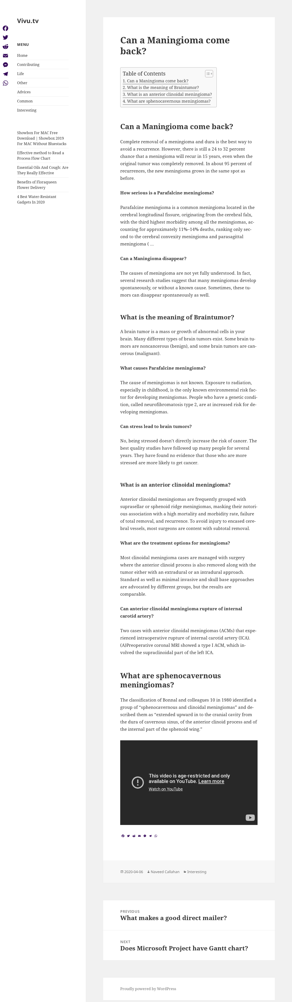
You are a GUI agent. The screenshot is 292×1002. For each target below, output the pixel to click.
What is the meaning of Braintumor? (163, 87)
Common (25, 101)
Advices (24, 91)
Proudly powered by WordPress (148, 988)
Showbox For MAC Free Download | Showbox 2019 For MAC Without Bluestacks (41, 138)
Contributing (28, 64)
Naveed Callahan (165, 871)
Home (22, 55)
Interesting (26, 110)
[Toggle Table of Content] (207, 74)
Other (22, 82)
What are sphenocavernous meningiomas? (169, 101)
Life (20, 73)
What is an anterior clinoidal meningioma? (169, 94)
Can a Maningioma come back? (157, 81)
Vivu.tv (28, 20)
